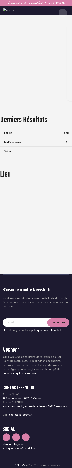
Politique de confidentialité (19, 448)
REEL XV (20, 465)
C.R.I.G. (8, 150)
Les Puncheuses (12, 142)
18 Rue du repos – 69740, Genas (22, 398)
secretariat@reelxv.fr (22, 414)
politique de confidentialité (47, 330)
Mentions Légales (13, 444)
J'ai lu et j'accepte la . (35, 330)
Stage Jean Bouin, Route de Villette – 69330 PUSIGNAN (35, 406)
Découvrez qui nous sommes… (21, 373)
